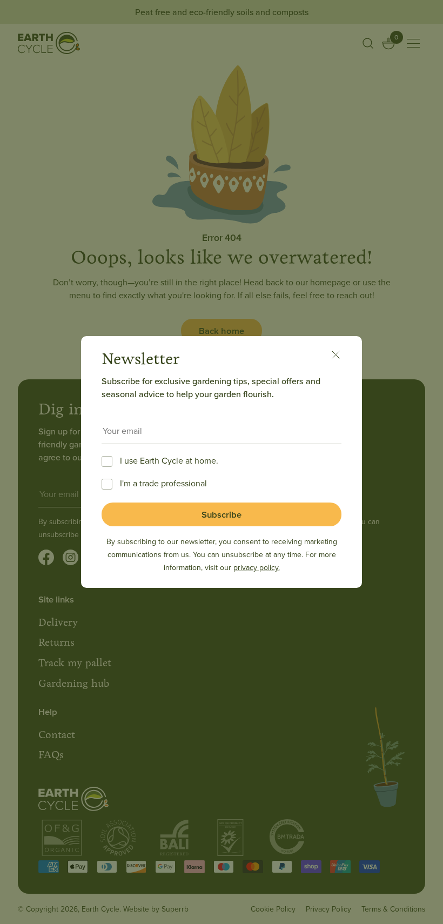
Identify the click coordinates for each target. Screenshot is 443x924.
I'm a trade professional (163, 483)
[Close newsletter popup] (341, 357)
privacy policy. (256, 567)
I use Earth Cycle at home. (169, 460)
